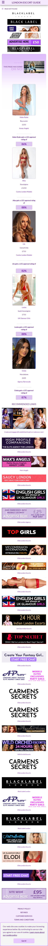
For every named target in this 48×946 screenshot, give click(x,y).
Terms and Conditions (24, 920)
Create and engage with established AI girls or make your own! (24, 432)
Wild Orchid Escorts (24, 754)
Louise (24, 307)
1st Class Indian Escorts (24, 628)
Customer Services (24, 916)
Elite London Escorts (24, 452)
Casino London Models (24, 192)
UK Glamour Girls (24, 318)
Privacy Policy (24, 909)
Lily (24, 244)
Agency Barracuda (24, 382)
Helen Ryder (24, 117)
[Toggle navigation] (3, 2)
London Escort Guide (26, 2)
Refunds (24, 912)
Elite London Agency (24, 522)
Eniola (24, 371)
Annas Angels (24, 128)
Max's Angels (24, 470)
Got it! (24, 941)
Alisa (24, 181)
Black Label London (24, 791)
